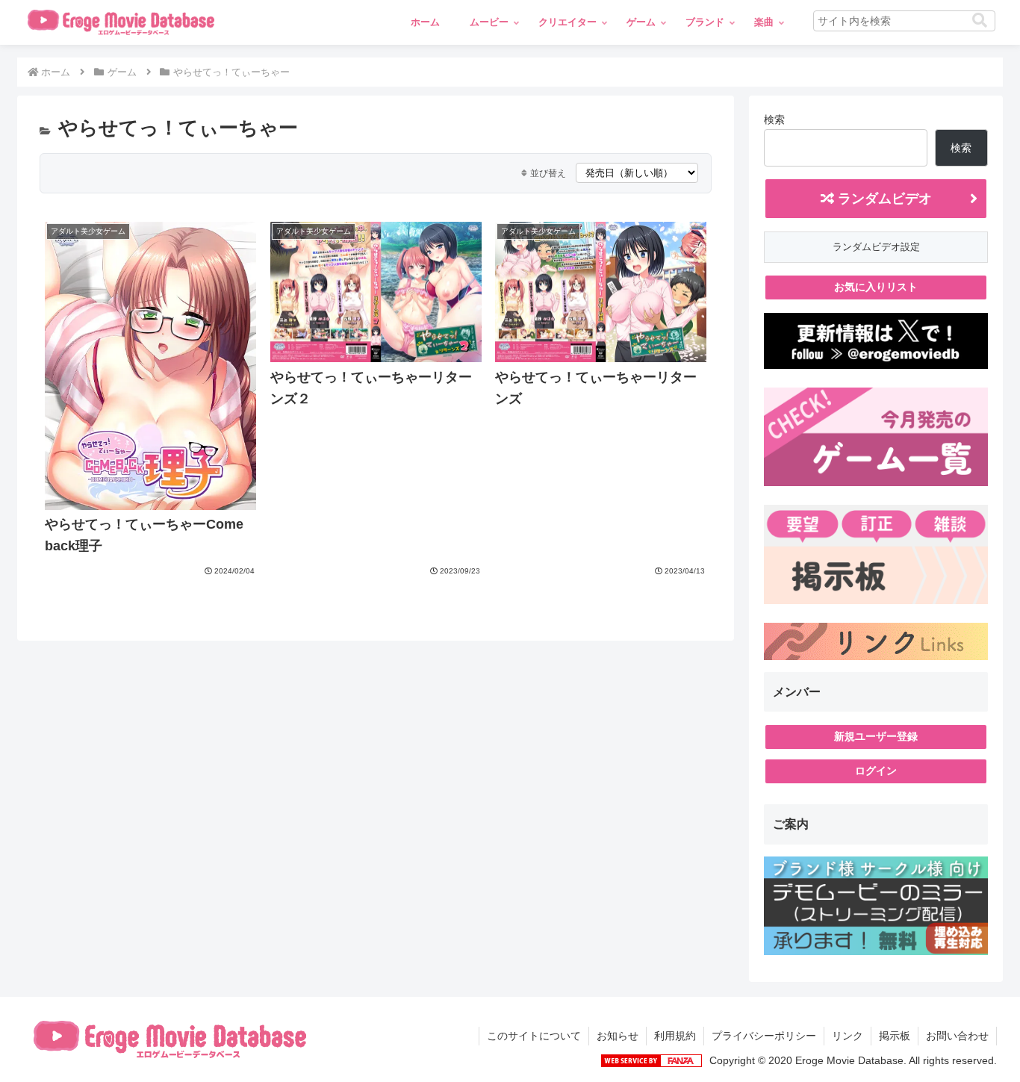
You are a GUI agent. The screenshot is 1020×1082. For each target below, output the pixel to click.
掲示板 (894, 1036)
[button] (979, 20)
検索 (774, 119)
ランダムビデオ (883, 198)
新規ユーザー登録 (876, 736)
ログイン (876, 771)
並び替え (548, 173)
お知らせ (617, 1036)
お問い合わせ (957, 1036)
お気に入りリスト (876, 287)
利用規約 (675, 1036)
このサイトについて (534, 1036)
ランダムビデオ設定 (876, 246)
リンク (847, 1036)
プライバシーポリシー (764, 1036)
